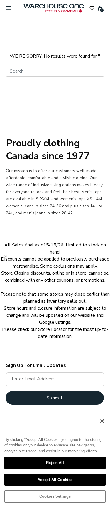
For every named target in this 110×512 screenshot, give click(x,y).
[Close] (102, 421)
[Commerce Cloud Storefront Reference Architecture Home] (53, 8)
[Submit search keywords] (6, 256)
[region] (55, 461)
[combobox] (55, 71)
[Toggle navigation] (8, 8)
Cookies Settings (55, 496)
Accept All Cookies (55, 479)
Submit (54, 398)
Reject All (55, 462)
